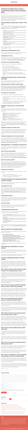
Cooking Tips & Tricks (5, 368)
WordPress (20, 428)
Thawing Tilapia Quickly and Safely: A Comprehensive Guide (9, 404)
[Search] (10, 399)
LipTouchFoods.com (13, 428)
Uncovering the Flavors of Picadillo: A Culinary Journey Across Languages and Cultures (13, 411)
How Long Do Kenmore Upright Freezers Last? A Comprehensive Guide (11, 406)
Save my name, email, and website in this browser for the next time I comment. (13, 390)
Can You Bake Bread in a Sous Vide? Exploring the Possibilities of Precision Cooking (12, 413)
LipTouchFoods (14, 2)
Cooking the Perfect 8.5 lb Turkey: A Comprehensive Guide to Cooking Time (11, 407)
